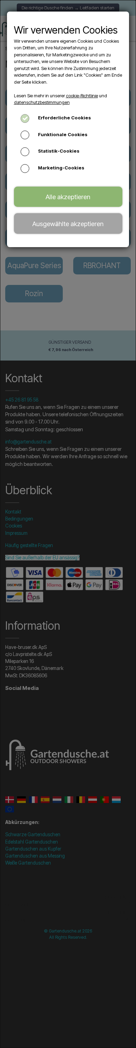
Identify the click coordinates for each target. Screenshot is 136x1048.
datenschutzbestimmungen (42, 102)
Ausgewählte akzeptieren (68, 224)
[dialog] (68, 524)
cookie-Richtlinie (82, 95)
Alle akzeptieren (68, 197)
